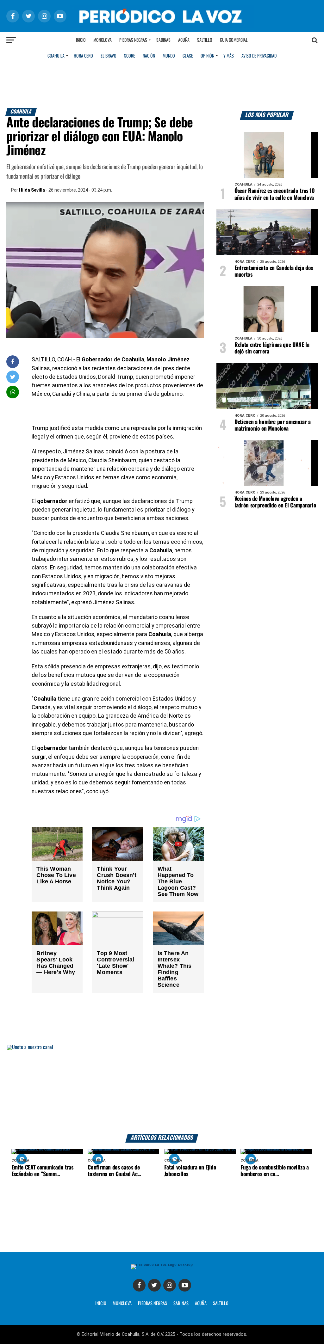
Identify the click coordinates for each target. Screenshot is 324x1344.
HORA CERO (83, 55)
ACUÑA (201, 1303)
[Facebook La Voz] (139, 1285)
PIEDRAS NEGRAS (152, 1303)
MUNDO (169, 55)
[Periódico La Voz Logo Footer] (162, 1264)
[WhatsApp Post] (12, 392)
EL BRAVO (108, 55)
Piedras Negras (133, 40)
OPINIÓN (207, 55)
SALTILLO (220, 1303)
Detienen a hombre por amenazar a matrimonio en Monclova (272, 425)
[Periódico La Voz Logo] (162, 25)
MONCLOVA (122, 1303)
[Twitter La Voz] (154, 1285)
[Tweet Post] (13, 376)
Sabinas (163, 40)
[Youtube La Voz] (184, 1285)
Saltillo (204, 40)
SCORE (129, 55)
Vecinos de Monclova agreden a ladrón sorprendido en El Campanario (275, 502)
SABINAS (181, 1303)
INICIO (100, 1303)
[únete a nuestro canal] (161, 1089)
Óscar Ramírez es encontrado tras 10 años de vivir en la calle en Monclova (274, 194)
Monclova (102, 40)
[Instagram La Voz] (169, 1285)
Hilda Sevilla (32, 190)
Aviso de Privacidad (259, 55)
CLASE (188, 55)
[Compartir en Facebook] (12, 361)
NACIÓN (149, 55)
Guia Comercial (234, 40)
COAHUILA (56, 55)
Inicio (81, 40)
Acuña (184, 40)
